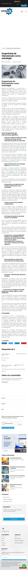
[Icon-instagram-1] (6, 531)
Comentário (5, 382)
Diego (6, 354)
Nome (3, 398)
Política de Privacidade (5, 566)
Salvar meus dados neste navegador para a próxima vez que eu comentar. (13, 417)
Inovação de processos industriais (17, 475)
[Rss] (8, 531)
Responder (4, 360)
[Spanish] (19, 1)
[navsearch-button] (25, 11)
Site (3, 409)
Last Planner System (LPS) (15, 458)
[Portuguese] (17, 1)
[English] (15, 1)
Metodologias (17, 48)
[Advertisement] (14, 30)
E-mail (3, 403)
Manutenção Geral (10, 48)
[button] (22, 11)
